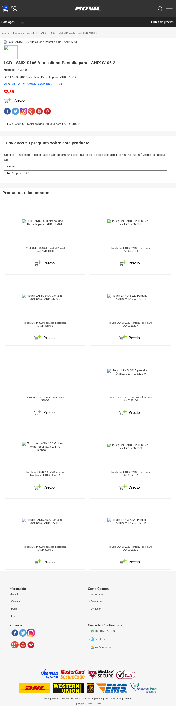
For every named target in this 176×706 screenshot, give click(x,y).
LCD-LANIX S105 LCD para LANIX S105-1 (45, 399)
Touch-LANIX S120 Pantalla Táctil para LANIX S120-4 (130, 324)
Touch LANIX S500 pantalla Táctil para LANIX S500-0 (45, 548)
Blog (106, 698)
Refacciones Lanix (20, 33)
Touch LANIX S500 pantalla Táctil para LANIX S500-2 (45, 324)
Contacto (16, 601)
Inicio (4, 33)
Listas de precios (162, 22)
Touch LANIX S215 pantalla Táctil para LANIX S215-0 (130, 399)
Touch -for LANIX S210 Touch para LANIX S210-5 (130, 249)
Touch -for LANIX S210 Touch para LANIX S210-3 (130, 473)
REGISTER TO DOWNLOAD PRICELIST (33, 84)
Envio (14, 616)
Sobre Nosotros (60, 698)
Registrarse (97, 594)
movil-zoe (100, 638)
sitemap (128, 698)
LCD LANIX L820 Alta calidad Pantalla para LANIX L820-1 (45, 249)
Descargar (96, 601)
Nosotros (16, 594)
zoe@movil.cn (103, 647)
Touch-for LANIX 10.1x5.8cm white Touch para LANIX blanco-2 (45, 473)
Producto (76, 698)
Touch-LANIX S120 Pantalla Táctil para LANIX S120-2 (130, 548)
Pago (14, 608)
